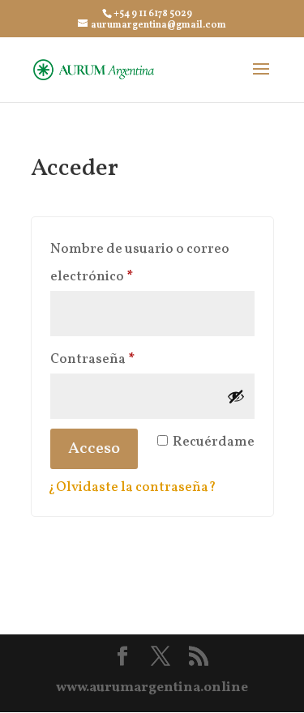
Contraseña (129, 359)
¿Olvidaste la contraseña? (132, 487)
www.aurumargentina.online (152, 687)
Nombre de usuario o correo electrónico (139, 263)
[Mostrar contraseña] (236, 396)
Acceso (94, 449)
